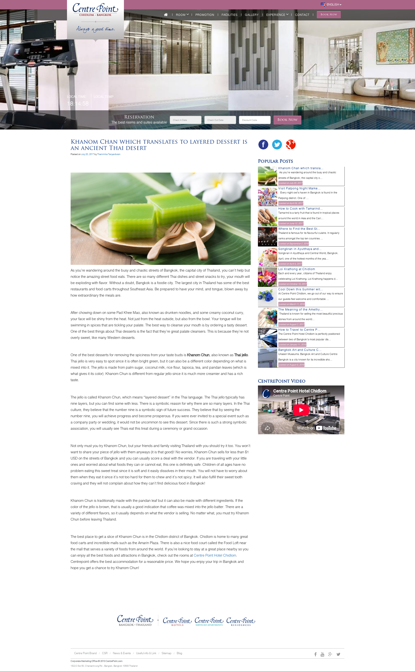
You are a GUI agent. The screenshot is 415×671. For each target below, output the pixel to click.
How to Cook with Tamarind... (300, 208)
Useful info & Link (146, 653)
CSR (105, 653)
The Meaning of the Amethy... (300, 309)
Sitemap (166, 653)
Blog (179, 653)
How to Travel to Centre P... (299, 329)
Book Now (287, 120)
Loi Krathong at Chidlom (296, 269)
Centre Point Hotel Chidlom (215, 555)
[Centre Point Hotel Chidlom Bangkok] (95, 7)
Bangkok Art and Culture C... (300, 350)
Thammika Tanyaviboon (108, 154)
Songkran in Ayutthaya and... (300, 249)
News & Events (122, 653)
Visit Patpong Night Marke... (299, 188)
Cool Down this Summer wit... (300, 289)
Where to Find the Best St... (299, 228)
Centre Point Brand (85, 653)
